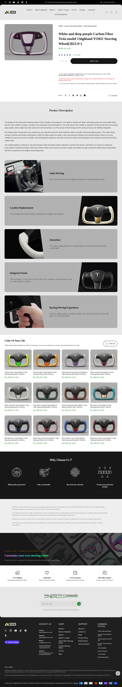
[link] (16, 472)
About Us (81, 629)
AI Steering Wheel (103, 657)
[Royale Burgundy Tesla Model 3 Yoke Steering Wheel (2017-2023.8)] (75, 392)
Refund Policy (83, 641)
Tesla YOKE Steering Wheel (66, 642)
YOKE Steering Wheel (90, 26)
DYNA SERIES (102, 648)
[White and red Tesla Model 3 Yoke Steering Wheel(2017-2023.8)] (103, 360)
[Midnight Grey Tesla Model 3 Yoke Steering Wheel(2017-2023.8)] (18, 425)
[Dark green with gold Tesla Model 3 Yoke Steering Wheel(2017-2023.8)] (46, 392)
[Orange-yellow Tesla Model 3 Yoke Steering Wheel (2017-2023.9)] (46, 360)
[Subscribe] (79, 604)
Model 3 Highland (65, 632)
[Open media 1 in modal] (29, 42)
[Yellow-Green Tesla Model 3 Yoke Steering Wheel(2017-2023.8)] (18, 360)
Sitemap (76, 683)
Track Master (102, 654)
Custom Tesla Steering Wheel (73, 26)
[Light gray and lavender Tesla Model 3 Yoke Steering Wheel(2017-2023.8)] (75, 360)
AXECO (61, 26)
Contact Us (82, 632)
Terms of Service (83, 644)
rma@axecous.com (45, 642)
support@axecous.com (46, 637)
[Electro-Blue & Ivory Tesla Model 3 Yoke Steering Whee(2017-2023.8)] (75, 425)
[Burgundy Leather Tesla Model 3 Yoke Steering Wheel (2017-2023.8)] (103, 425)
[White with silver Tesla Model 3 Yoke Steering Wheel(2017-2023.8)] (18, 392)
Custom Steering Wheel (64, 647)
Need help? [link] (114, 95)
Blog (60, 654)
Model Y (61, 635)
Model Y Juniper (64, 638)
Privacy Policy (83, 638)
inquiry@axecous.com (45, 632)
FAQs (80, 635)
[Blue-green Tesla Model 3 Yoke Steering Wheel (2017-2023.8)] (103, 392)
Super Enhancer (103, 651)
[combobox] (109, 2)
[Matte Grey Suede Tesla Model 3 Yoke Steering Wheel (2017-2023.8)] (46, 425)
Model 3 (61, 629)
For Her (61, 651)
